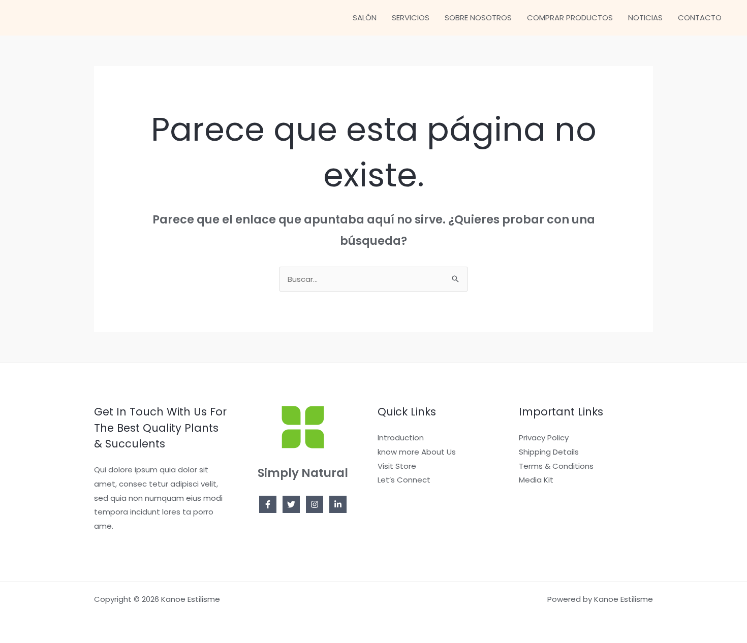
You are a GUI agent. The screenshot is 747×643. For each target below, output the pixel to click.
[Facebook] (267, 504)
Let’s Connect (404, 479)
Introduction (401, 437)
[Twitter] (291, 504)
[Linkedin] (338, 504)
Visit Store (397, 466)
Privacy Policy (544, 437)
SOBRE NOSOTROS (478, 17)
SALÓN (365, 17)
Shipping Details (549, 451)
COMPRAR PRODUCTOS (570, 17)
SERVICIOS (410, 17)
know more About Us (417, 451)
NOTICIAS (645, 17)
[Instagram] (314, 504)
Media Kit (536, 479)
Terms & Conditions (556, 466)
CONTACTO (700, 17)
